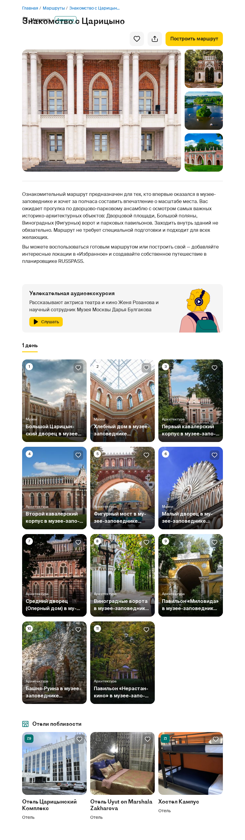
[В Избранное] (137, 39)
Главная (30, 8)
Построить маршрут (194, 39)
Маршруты (54, 8)
